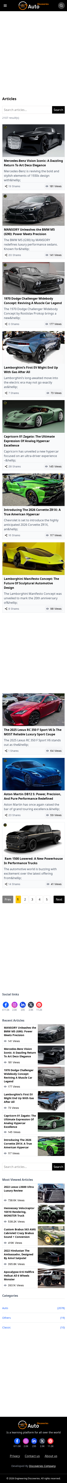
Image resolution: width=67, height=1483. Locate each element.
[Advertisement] (33, 57)
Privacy (15, 1456)
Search (58, 110)
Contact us (32, 1456)
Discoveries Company (42, 1466)
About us (51, 1456)
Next (59, 899)
